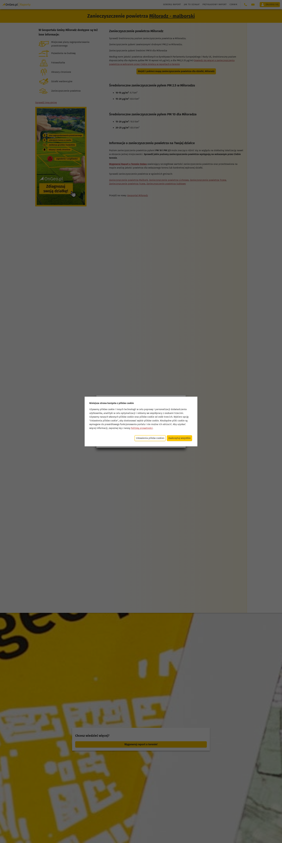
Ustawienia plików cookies (150, 438)
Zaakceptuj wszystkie (179, 438)
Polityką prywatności (142, 428)
